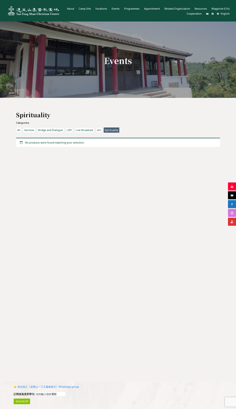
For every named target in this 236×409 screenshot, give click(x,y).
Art (99, 130)
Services (29, 130)
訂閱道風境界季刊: (24, 394)
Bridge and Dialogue (50, 130)
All (18, 130)
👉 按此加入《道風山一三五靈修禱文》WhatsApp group (46, 386)
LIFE (69, 130)
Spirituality (111, 130)
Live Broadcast (84, 130)
